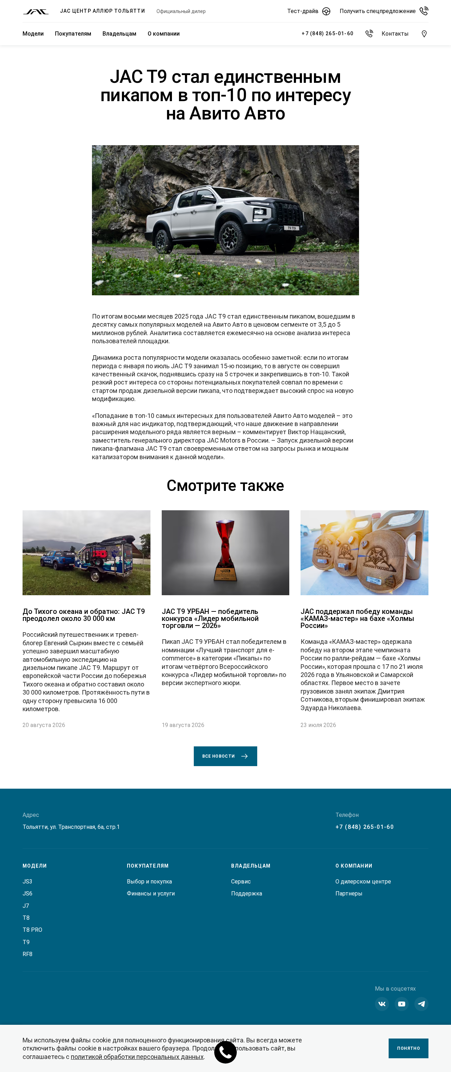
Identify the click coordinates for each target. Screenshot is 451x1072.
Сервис (241, 881)
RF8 (27, 954)
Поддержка (246, 893)
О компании (164, 33)
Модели (33, 33)
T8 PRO (32, 929)
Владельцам (119, 33)
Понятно (408, 1048)
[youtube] (402, 1004)
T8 (26, 917)
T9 (26, 942)
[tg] (421, 1004)
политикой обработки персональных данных (137, 1056)
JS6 (27, 893)
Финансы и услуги (151, 893)
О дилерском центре (363, 881)
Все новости (218, 756)
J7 (26, 905)
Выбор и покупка (149, 881)
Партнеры (349, 893)
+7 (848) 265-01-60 (364, 827)
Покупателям (73, 33)
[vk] (382, 1004)
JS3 (27, 881)
